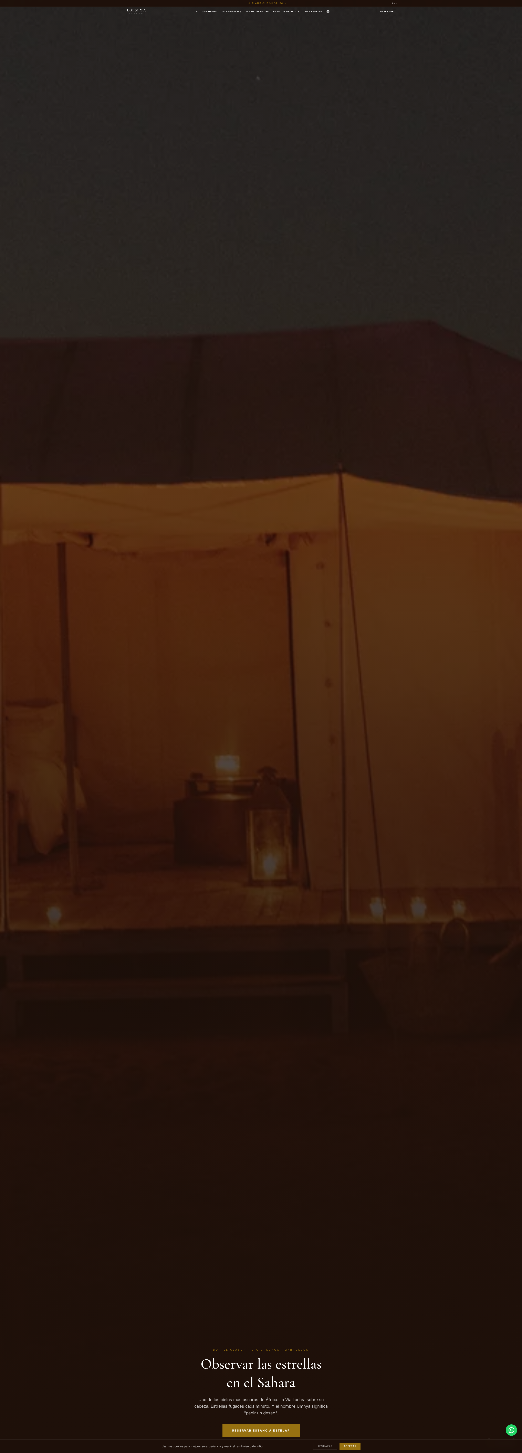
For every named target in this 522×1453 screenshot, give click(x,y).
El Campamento (207, 11)
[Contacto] (328, 11)
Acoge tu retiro (257, 11)
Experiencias (231, 11)
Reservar (387, 11)
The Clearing (312, 11)
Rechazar (325, 1446)
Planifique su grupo (267, 3)
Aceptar (350, 1446)
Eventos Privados (286, 11)
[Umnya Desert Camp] (136, 11)
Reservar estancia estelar (261, 1430)
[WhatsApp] (511, 1430)
